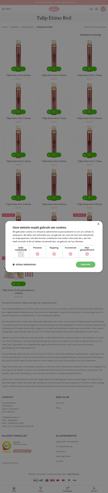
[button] (24, 264)
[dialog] (54, 246)
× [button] (98, 224)
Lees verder (89, 241)
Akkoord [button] (85, 264)
